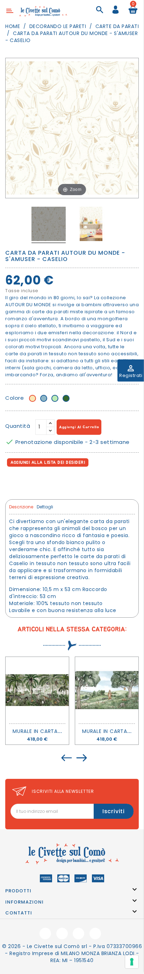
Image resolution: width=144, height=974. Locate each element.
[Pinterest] (42, 482)
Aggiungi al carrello (79, 427)
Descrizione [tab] (21, 507)
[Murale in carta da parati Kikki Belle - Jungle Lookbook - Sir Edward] (37, 690)
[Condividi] (12, 482)
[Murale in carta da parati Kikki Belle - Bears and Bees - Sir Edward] (106, 690)
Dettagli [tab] (45, 507)
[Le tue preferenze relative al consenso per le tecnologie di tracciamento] (131, 961)
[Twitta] (27, 482)
